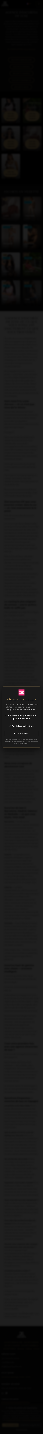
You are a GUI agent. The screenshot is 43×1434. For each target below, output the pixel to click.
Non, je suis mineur (22, 733)
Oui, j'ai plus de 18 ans (22, 726)
